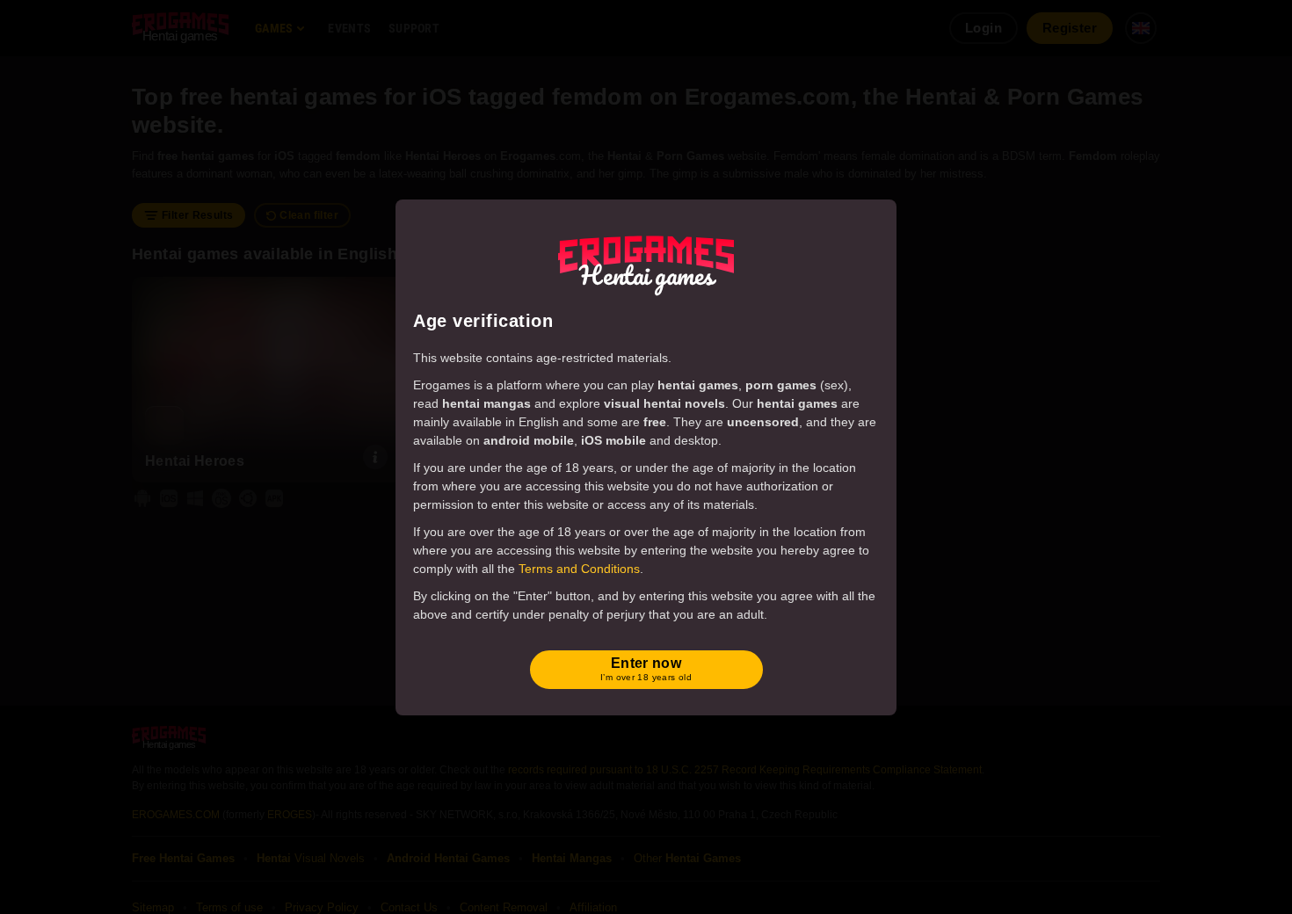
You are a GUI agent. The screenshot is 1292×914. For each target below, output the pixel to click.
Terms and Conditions (579, 569)
